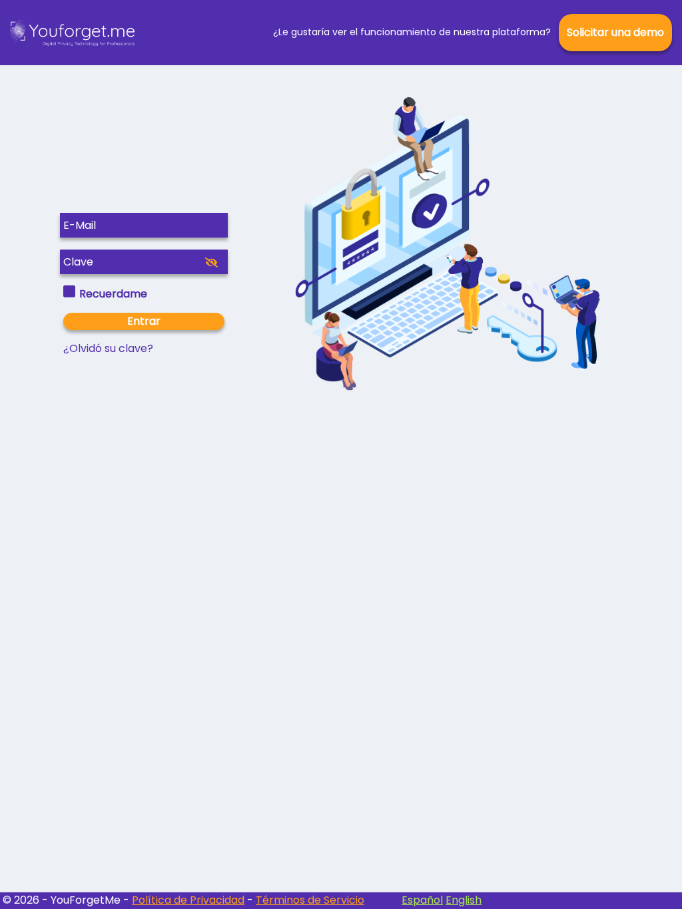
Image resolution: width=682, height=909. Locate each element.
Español (422, 900)
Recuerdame (113, 293)
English (464, 900)
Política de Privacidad (188, 900)
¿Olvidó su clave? (108, 348)
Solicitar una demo (615, 32)
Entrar (144, 321)
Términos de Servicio (310, 900)
